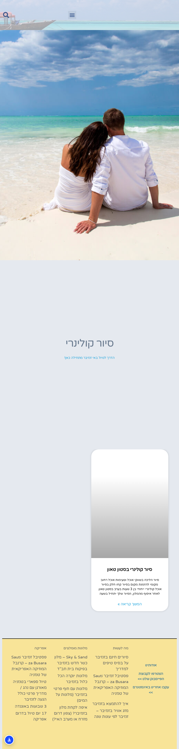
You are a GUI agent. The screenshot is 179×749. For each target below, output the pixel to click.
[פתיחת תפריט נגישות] (9, 740)
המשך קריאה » (130, 604)
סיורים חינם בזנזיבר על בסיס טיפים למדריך (111, 663)
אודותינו (151, 665)
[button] (72, 15)
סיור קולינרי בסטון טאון (129, 569)
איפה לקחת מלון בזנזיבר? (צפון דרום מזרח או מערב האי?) (69, 713)
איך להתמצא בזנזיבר (110, 703)
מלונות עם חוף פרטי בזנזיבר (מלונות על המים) (70, 694)
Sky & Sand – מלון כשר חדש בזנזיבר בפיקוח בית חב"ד (70, 663)
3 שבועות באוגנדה (30, 706)
